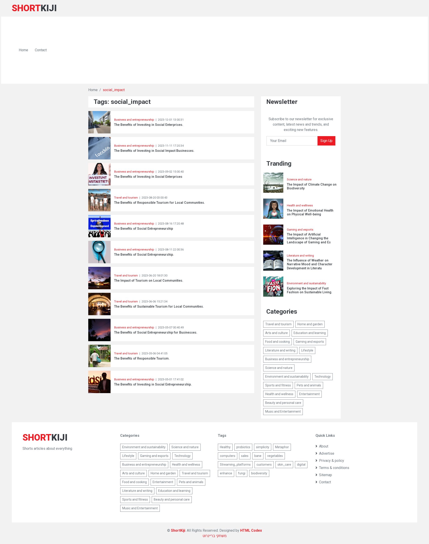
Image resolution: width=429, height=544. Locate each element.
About (323, 446)
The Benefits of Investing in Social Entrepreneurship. (153, 384)
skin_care (284, 464)
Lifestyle (307, 350)
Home (23, 50)
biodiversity (259, 473)
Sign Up (326, 141)
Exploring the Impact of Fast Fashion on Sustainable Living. (309, 290)
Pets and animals (309, 385)
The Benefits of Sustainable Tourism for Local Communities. (159, 306)
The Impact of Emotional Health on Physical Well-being (310, 212)
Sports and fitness (278, 385)
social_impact (114, 90)
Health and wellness (300, 205)
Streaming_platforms (235, 464)
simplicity (262, 447)
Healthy (225, 447)
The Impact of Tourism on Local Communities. (148, 281)
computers (227, 456)
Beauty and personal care (283, 403)
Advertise (326, 453)
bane (257, 456)
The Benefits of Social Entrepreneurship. (144, 255)
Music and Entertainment (283, 411)
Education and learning (310, 333)
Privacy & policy (331, 460)
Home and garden (310, 324)
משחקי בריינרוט (215, 536)
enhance (226, 473)
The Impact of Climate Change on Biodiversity (311, 186)
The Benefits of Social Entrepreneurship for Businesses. (155, 332)
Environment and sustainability (306, 283)
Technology (322, 376)
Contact (41, 50)
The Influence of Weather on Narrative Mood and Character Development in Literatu (309, 264)
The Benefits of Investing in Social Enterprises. (148, 125)
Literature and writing (300, 255)
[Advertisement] (235, 50)
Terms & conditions (334, 468)
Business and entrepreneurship (134, 119)
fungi (241, 473)
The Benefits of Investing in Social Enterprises (148, 177)
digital (301, 464)
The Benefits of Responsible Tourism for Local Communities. (159, 203)
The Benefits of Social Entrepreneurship (143, 229)
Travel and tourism (126, 197)
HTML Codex (251, 530)
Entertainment (309, 394)
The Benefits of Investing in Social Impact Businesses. (154, 151)
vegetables (275, 456)
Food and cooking (277, 341)
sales (244, 456)
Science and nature (299, 179)
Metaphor (282, 447)
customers (264, 464)
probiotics (243, 447)
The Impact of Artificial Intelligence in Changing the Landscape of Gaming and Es (309, 238)
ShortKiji (178, 530)
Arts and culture (276, 333)
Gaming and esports (300, 229)
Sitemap (325, 475)
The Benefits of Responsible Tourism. (142, 358)
